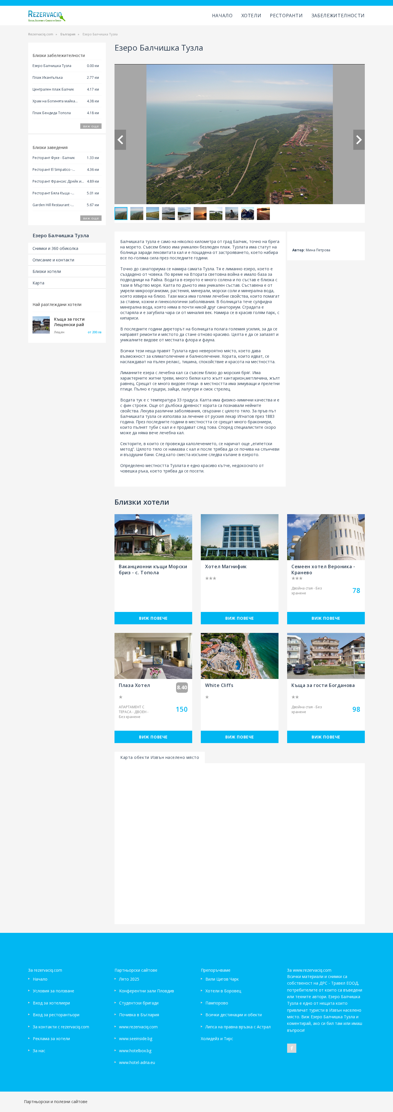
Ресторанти (286, 15)
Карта (38, 283)
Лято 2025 (129, 979)
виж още (91, 126)
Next (359, 140)
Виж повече (153, 618)
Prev (120, 140)
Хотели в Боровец (223, 991)
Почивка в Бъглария (139, 1014)
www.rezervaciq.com (138, 1026)
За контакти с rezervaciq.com (61, 1026)
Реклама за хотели (51, 1038)
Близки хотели (47, 271)
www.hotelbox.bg (135, 1050)
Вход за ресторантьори (56, 1014)
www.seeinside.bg (135, 1038)
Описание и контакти (53, 260)
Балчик (240, 241)
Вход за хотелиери (51, 1003)
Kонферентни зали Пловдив (146, 991)
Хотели (251, 15)
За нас (39, 1050)
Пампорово (216, 1003)
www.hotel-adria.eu (137, 1062)
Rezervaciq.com (40, 34)
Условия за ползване (53, 991)
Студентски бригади (139, 1003)
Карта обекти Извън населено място (159, 757)
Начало (222, 15)
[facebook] (291, 1048)
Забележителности (338, 15)
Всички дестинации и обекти (233, 1014)
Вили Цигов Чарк (222, 979)
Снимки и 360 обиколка (55, 248)
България (67, 34)
